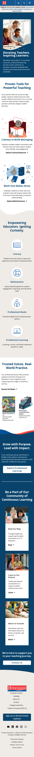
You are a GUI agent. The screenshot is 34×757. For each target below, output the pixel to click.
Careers (16, 702)
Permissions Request (17, 739)
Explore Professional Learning (17, 469)
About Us (16, 699)
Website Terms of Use (17, 745)
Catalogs (16, 696)
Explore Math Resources (16, 201)
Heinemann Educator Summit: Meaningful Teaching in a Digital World (17, 9)
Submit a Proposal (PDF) (17, 708)
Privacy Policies (17, 747)
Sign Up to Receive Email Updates (17, 717)
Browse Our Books (8, 389)
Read (10, 545)
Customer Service (16, 693)
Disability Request (17, 742)
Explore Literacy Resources (16, 152)
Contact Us (17, 662)
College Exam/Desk (16, 705)
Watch (10, 639)
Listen (10, 592)
